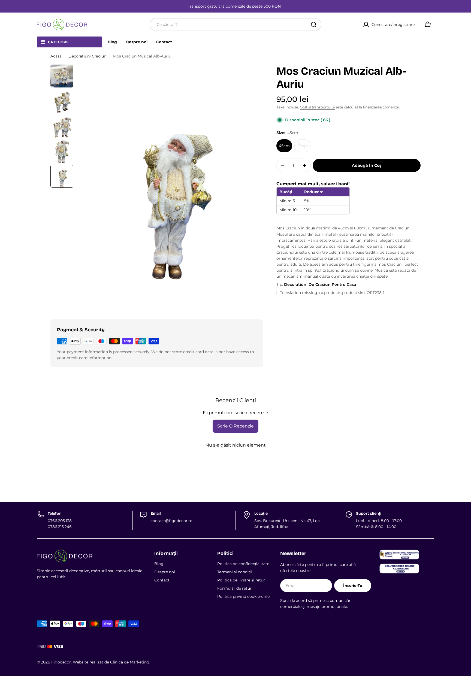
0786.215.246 (60, 526)
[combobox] (235, 24)
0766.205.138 (60, 520)
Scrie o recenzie (235, 426)
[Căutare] (313, 24)
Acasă (56, 56)
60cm (303, 147)
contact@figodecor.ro (171, 520)
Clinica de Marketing (129, 662)
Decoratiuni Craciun (87, 56)
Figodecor (61, 662)
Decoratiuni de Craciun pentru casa (320, 284)
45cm (284, 145)
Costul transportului (317, 107)
